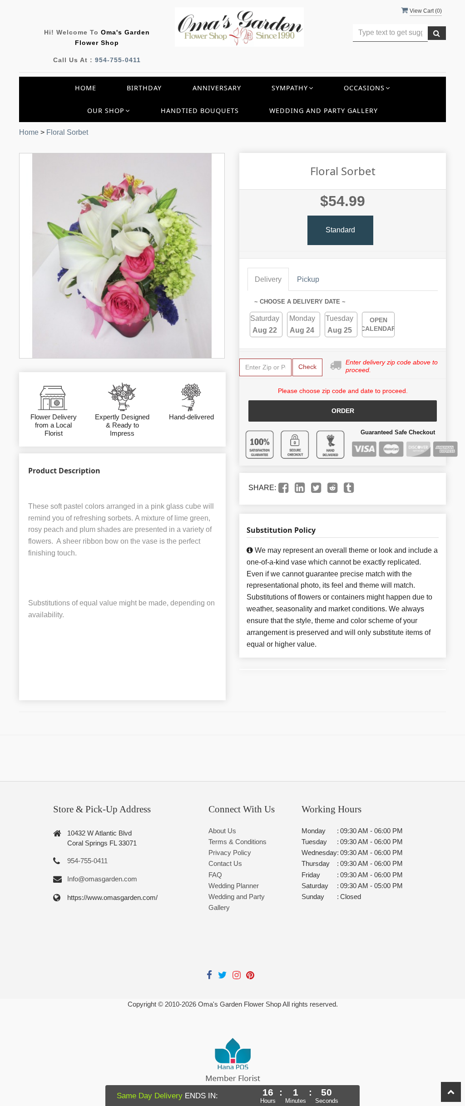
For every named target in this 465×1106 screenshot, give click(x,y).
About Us (222, 831)
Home (85, 88)
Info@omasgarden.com (102, 879)
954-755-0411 (118, 60)
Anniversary (217, 88)
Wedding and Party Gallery (323, 110)
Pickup (308, 279)
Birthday (144, 88)
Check (307, 366)
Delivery (268, 279)
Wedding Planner (233, 886)
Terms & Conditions (237, 841)
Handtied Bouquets (200, 110)
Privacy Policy (229, 852)
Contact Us (225, 863)
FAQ (215, 875)
